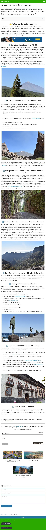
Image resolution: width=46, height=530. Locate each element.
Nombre (3, 438)
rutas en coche (19, 426)
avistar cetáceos (13, 300)
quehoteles (10, 421)
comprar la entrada (20, 296)
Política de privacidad (6, 527)
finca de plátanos (38, 364)
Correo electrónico (5, 433)
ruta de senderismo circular (15, 186)
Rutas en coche (5, 1)
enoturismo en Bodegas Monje (32, 360)
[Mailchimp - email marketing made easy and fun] (38, 444)
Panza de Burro (36, 118)
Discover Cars (6, 35)
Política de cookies (6, 523)
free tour (15, 354)
